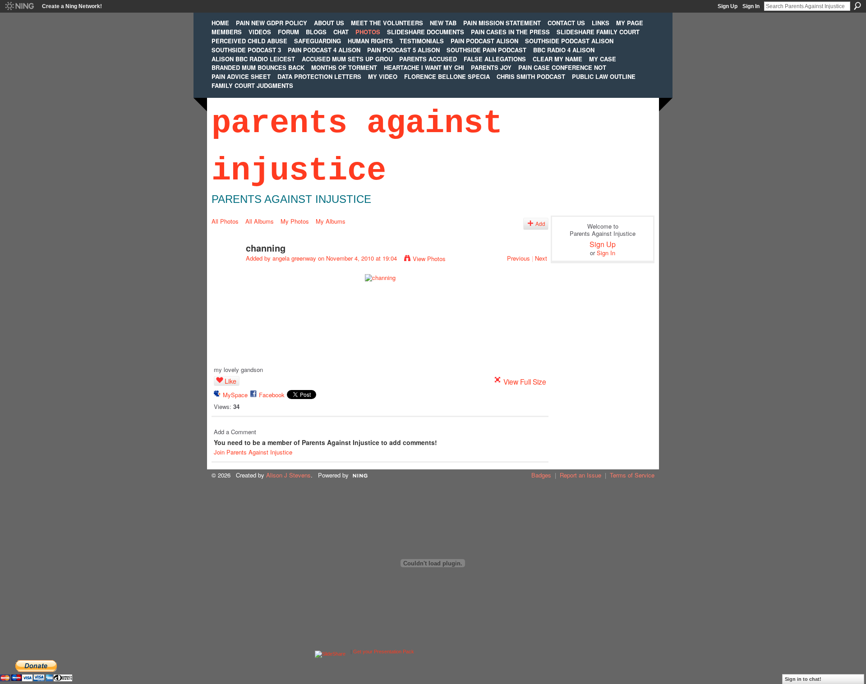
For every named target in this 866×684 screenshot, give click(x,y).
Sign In (751, 6)
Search (857, 6)
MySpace (235, 394)
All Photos (225, 221)
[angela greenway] (226, 267)
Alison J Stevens (288, 475)
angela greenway (294, 258)
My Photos (295, 221)
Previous (518, 258)
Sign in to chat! (803, 679)
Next (541, 258)
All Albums (259, 221)
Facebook (272, 394)
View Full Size (524, 381)
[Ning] (19, 6)
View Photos (429, 258)
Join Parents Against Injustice (253, 452)
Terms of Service (632, 475)
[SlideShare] (330, 651)
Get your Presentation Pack (383, 651)
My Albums (330, 221)
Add (540, 223)
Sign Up (727, 6)
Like (230, 381)
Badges (541, 475)
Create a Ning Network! (72, 6)
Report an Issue (580, 475)
